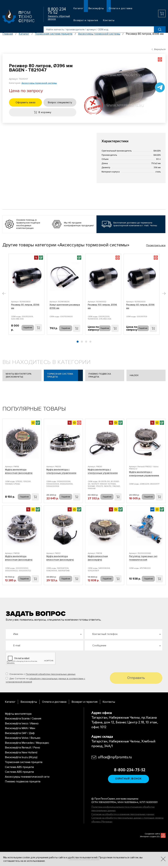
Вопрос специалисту (60, 102)
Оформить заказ (25, 102)
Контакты (109, 20)
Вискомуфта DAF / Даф (20, 733)
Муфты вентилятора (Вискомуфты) (18, 375)
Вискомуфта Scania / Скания (23, 718)
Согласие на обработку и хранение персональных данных (122, 814)
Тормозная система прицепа (53, 34)
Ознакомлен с (42, 674)
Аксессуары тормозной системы (99, 34)
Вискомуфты (96, 8)
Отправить (136, 678)
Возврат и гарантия (86, 20)
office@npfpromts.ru (115, 757)
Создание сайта (152, 834)
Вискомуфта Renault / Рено (22, 747)
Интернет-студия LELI (150, 836)
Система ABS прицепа (19, 767)
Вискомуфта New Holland (21, 752)
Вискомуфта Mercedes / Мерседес (27, 743)
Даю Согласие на (45, 680)
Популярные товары (34, 408)
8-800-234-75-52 (128, 770)
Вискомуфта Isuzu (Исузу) (21, 757)
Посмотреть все (156, 245)
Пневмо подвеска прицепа (99, 375)
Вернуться (160, 49)
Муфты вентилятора (18, 714)
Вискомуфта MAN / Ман (20, 728)
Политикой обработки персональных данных (50, 674)
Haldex (134, 375)
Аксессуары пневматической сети (27, 776)
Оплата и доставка (120, 8)
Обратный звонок (128, 778)
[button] (4, 294)
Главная (7, 34)
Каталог (78, 8)
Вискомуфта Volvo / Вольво (22, 738)
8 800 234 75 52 (57, 11)
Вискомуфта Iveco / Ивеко (22, 723)
